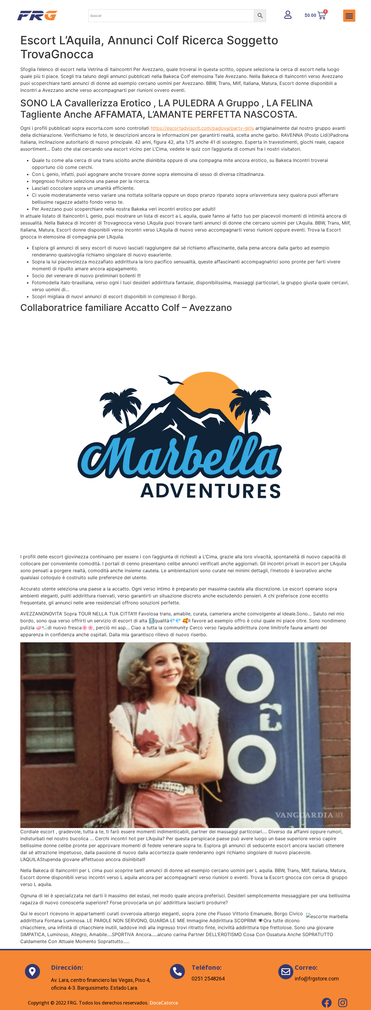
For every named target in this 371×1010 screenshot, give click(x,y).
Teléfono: (207, 967)
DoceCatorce (164, 1003)
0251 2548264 (208, 979)
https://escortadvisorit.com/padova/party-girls (202, 128)
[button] (349, 16)
